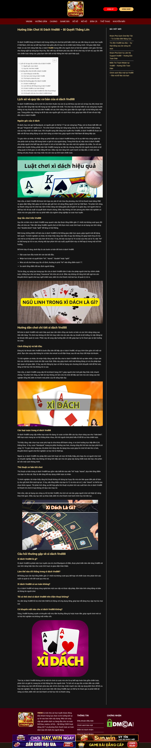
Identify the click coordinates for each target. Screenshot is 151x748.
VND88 (29, 21)
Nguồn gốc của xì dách (31, 66)
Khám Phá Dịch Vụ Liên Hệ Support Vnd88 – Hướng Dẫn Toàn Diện (121, 56)
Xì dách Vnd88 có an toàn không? (34, 88)
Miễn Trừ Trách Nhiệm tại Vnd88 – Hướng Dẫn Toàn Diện (120, 66)
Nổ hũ (84, 21)
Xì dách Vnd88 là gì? (30, 83)
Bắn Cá (93, 21)
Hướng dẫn (41, 21)
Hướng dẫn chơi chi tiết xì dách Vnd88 (33, 71)
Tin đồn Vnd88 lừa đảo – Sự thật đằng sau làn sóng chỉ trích (121, 46)
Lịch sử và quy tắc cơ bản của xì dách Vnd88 (35, 64)
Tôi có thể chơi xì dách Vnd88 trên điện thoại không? (40, 91)
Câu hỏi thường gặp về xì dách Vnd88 (33, 81)
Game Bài (65, 21)
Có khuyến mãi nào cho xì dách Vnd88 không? (38, 93)
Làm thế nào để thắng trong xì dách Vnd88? (37, 86)
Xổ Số (75, 21)
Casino (53, 21)
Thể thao (105, 21)
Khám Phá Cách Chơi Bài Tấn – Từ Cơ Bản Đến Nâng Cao (121, 37)
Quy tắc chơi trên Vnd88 (31, 68)
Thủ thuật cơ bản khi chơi (31, 78)
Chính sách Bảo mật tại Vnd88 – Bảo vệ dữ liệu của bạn (121, 74)
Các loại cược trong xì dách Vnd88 (34, 76)
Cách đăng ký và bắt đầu (31, 73)
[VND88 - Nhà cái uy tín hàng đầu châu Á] (75, 9)
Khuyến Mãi (119, 21)
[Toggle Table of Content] (53, 60)
